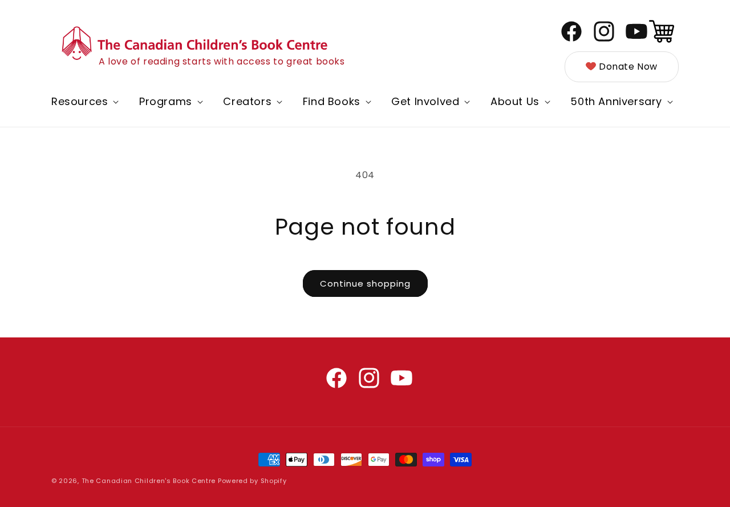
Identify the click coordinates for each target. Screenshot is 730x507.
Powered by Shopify (252, 480)
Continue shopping (365, 283)
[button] (83, 101)
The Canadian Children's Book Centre (149, 480)
